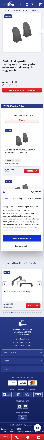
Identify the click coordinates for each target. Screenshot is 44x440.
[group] (22, 289)
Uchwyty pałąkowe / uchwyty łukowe (21, 10)
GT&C (19, 429)
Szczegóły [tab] (17, 198)
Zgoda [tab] (6, 198)
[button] (40, 31)
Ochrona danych (9, 431)
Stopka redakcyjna (8, 429)
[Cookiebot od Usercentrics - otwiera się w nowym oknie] (31, 192)
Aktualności (10, 353)
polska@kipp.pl (24, 345)
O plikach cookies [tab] (33, 198)
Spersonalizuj (21, 246)
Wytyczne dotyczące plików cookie (30, 431)
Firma (6, 361)
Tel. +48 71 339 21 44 (23, 342)
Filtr (23, 120)
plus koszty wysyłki (16, 85)
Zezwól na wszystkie (22, 238)
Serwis (7, 369)
